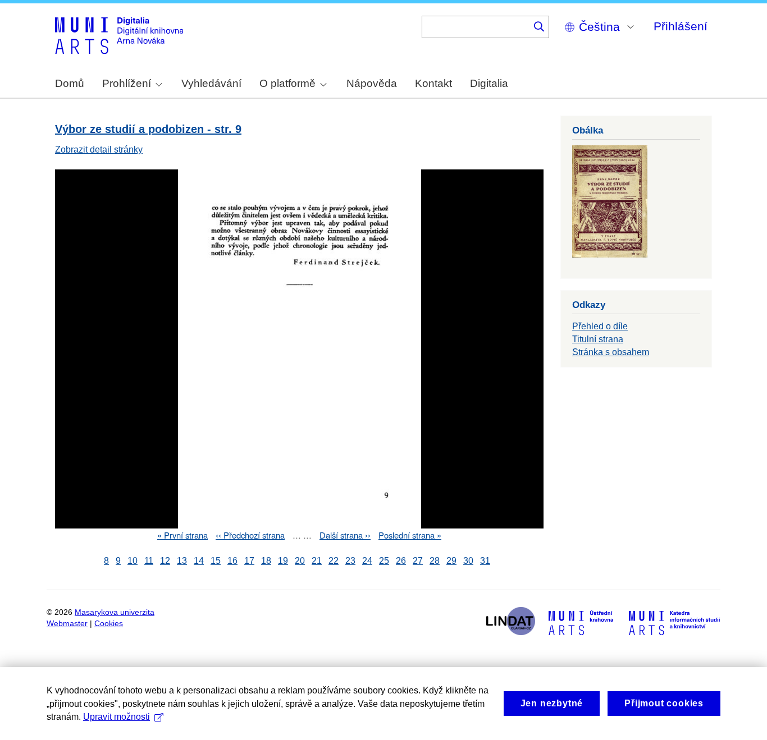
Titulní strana (597, 339)
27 (418, 561)
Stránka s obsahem (610, 352)
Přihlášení (680, 26)
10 (132, 561)
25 (384, 561)
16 (232, 561)
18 (266, 561)
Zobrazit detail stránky (99, 149)
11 (148, 561)
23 (350, 561)
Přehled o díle (600, 326)
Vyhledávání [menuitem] (211, 83)
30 (468, 561)
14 (199, 561)
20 (300, 561)
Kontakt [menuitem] (433, 83)
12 (165, 561)
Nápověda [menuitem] (371, 83)
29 (451, 561)
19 (283, 561)
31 (485, 561)
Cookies (108, 623)
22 (333, 561)
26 (401, 561)
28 (435, 561)
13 (182, 561)
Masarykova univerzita (114, 612)
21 (317, 561)
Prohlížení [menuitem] (126, 83)
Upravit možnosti (116, 716)
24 (367, 561)
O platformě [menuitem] (287, 83)
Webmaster (67, 623)
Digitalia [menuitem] (489, 83)
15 (216, 561)
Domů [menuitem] (69, 83)
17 (249, 561)
